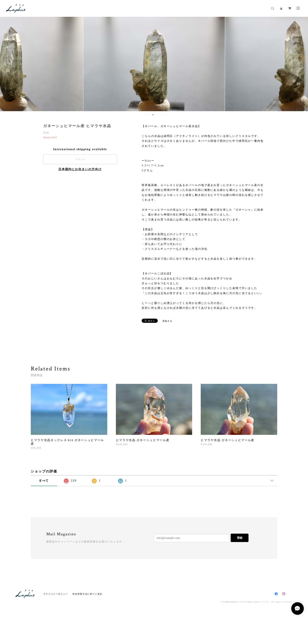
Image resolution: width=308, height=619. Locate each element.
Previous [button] (6, 64)
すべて (44, 480)
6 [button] (155, 114)
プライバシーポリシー (55, 594)
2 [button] (144, 114)
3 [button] (147, 114)
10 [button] (166, 114)
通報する (167, 321)
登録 (239, 537)
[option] (154, 64)
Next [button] (302, 64)
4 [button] (150, 114)
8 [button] (161, 114)
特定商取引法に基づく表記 (87, 594)
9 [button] (163, 114)
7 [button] (158, 114)
